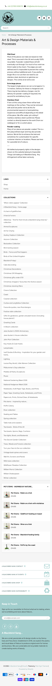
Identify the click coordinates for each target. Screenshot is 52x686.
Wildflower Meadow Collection (15, 465)
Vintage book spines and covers (16, 452)
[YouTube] (16, 626)
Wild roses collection (11, 461)
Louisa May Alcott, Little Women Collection (20, 363)
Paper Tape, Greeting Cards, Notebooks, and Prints (23, 393)
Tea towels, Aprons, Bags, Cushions (17, 431)
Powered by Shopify (26, 669)
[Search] (48, 28)
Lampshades (8, 348)
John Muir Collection (11, 340)
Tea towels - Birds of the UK (14, 427)
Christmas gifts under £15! (13, 278)
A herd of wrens (10, 216)
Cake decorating (10, 265)
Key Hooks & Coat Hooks (13, 344)
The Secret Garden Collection (15, 440)
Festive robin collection (12, 311)
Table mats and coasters (13, 423)
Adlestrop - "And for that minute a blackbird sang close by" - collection (26, 221)
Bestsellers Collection (12, 244)
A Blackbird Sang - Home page (15, 207)
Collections (9, 197)
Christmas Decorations (12, 269)
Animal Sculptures (10, 227)
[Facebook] (4, 626)
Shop (6, 185)
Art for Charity (9, 231)
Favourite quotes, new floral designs (17, 307)
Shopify (25, 666)
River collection (9, 410)
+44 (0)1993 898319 (15, 6)
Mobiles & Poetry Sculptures (14, 372)
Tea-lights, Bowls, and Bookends (16, 435)
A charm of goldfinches (12, 211)
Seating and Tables (11, 414)
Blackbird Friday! (10, 261)
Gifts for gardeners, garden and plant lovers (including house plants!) (24, 317)
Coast (6, 295)
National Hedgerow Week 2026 (15, 385)
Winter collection (10, 478)
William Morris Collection (13, 469)
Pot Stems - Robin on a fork (21, 493)
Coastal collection (10, 299)
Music (6, 376)
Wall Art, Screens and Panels (14, 457)
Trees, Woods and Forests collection (17, 444)
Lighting (7, 359)
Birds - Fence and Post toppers (15, 252)
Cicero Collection (10, 290)
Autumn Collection (11, 239)
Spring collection (10, 418)
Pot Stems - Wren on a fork (21, 524)
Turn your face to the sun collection (17, 448)
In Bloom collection (11, 327)
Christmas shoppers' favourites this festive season (23, 282)
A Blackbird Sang (15, 666)
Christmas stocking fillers (13, 286)
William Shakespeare (11, 474)
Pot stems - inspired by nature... (15, 401)
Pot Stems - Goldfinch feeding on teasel (26, 514)
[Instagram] (10, 626)
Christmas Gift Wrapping (13, 273)
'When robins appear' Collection (16, 203)
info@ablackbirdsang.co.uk (36, 6)
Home (4, 35)
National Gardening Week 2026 (15, 380)
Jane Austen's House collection (16, 335)
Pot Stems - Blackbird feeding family (25, 535)
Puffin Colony (9, 406)
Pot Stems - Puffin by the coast (23, 545)
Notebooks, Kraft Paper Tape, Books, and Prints (21, 389)
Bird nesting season (11, 248)
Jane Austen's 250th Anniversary (16, 331)
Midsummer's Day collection (14, 368)
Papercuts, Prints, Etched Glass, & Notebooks (21, 397)
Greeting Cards (9, 323)
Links (6, 179)
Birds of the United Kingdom (14, 256)
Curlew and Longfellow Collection (16, 303)
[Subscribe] (47, 618)
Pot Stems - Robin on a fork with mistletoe (27, 503)
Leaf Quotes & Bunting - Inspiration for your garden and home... (24, 353)
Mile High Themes (41, 666)
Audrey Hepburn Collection (14, 235)
